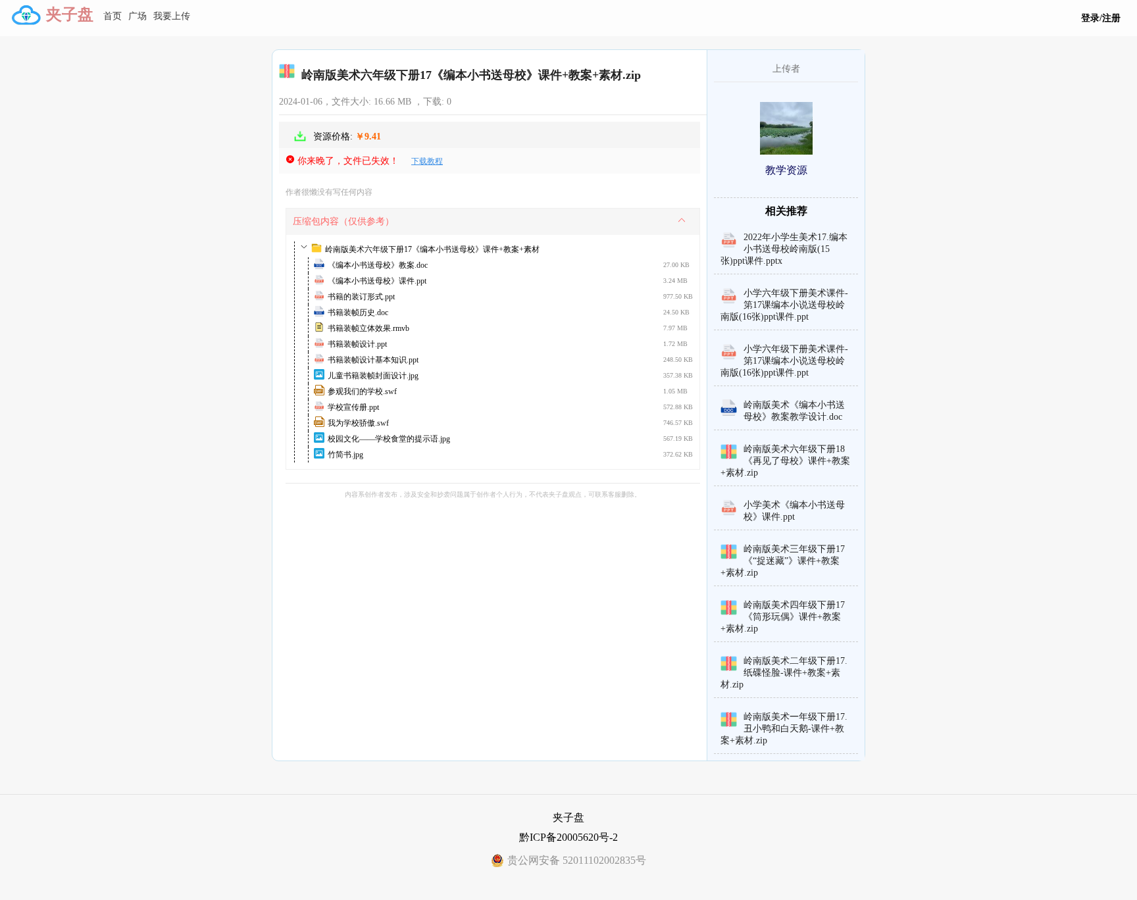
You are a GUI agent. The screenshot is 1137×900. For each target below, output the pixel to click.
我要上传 (171, 16)
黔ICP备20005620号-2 (568, 837)
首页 (112, 16)
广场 (137, 16)
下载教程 (427, 161)
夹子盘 (69, 14)
